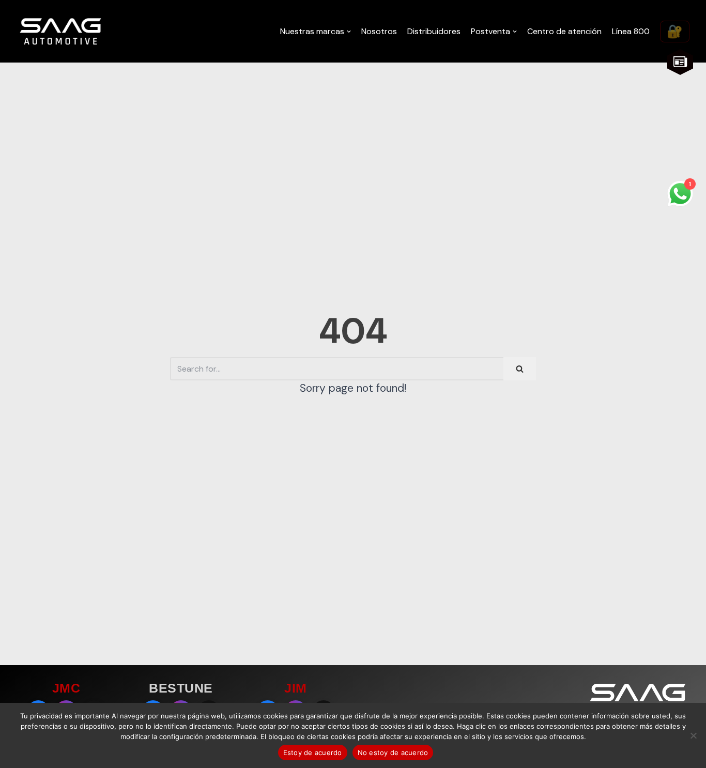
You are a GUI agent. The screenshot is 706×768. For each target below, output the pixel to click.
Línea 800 (631, 31)
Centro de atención (564, 31)
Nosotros (379, 31)
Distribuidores (434, 31)
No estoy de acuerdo (393, 752)
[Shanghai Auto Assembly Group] (60, 31)
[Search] (519, 368)
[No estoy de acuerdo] (693, 735)
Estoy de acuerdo (312, 752)
